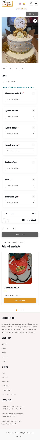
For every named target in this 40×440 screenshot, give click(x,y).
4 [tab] (23, 310)
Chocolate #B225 (11, 287)
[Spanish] (24, 3)
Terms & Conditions (9, 394)
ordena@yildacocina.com (14, 414)
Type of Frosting (12, 145)
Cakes (14, 242)
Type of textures (12, 110)
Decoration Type (12, 196)
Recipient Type (11, 162)
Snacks (4, 344)
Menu (3, 361)
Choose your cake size (14, 93)
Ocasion (9, 179)
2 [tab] (18, 310)
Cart (3, 373)
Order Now (20, 235)
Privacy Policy (6, 390)
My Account (6, 381)
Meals (4, 353)
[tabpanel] (20, 278)
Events (21, 242)
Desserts (5, 357)
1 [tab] (16, 310)
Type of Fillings (11, 127)
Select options (20, 300)
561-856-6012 (22, 8)
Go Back (32, 14)
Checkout (5, 377)
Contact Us (5, 386)
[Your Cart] (31, 4)
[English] (20, 3)
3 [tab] (21, 310)
